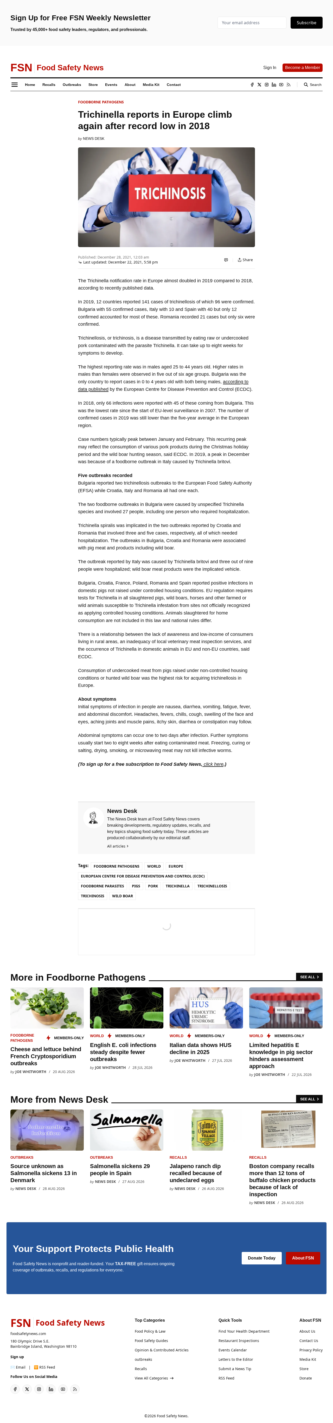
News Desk (93, 138)
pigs (136, 885)
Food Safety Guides (151, 1340)
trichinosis (92, 895)
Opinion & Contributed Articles (162, 1349)
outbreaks (21, 1157)
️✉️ (17, 1367)
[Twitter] (259, 84)
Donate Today (262, 1258)
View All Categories (151, 1378)
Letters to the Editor (236, 1359)
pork (153, 885)
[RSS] (288, 84)
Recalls (178, 1157)
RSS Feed (226, 1378)
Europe (176, 866)
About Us (307, 1331)
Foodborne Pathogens (101, 101)
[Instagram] (266, 84)
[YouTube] (281, 84)
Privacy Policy (311, 1349)
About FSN (303, 1258)
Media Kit (307, 1359)
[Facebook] (252, 84)
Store (304, 1368)
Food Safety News (172, 1415)
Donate (305, 1378)
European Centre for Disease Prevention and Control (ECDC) (143, 876)
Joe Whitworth (30, 1071)
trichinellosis (212, 885)
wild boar (122, 895)
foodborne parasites (102, 885)
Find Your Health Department (244, 1331)
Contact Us (308, 1340)
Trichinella (178, 885)
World (154, 866)
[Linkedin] (274, 84)
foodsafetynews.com (28, 1333)
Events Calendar (233, 1349)
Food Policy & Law (150, 1331)
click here (212, 764)
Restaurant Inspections (239, 1340)
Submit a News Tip (235, 1368)
